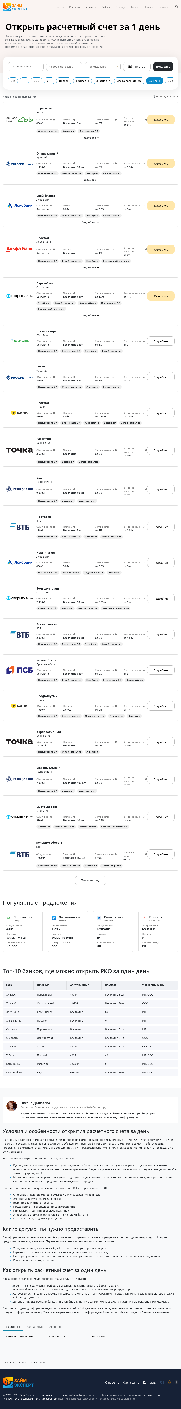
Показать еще (90, 880)
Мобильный (57, 1336)
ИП (24, 80)
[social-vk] (162, 1382)
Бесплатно (82, 80)
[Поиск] (176, 7)
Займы (106, 7)
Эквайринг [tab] (13, 1327)
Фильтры (139, 67)
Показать (163, 67)
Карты (60, 7)
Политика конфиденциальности (77, 1398)
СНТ (49, 80)
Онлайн (64, 80)
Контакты (149, 1382)
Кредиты (74, 7)
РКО (24, 1362)
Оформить (161, 120)
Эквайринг (103, 80)
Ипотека (91, 7)
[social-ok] (169, 1382)
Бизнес (135, 7)
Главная (10, 1362)
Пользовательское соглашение (116, 1398)
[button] (90, 138)
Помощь (164, 7)
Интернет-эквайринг (19, 1336)
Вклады (121, 7)
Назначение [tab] (34, 1327)
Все (13, 80)
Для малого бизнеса (129, 80)
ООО (36, 80)
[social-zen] (176, 1382)
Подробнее (161, 341)
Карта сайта (131, 1382)
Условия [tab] (55, 1327)
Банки (149, 7)
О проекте (112, 1382)
